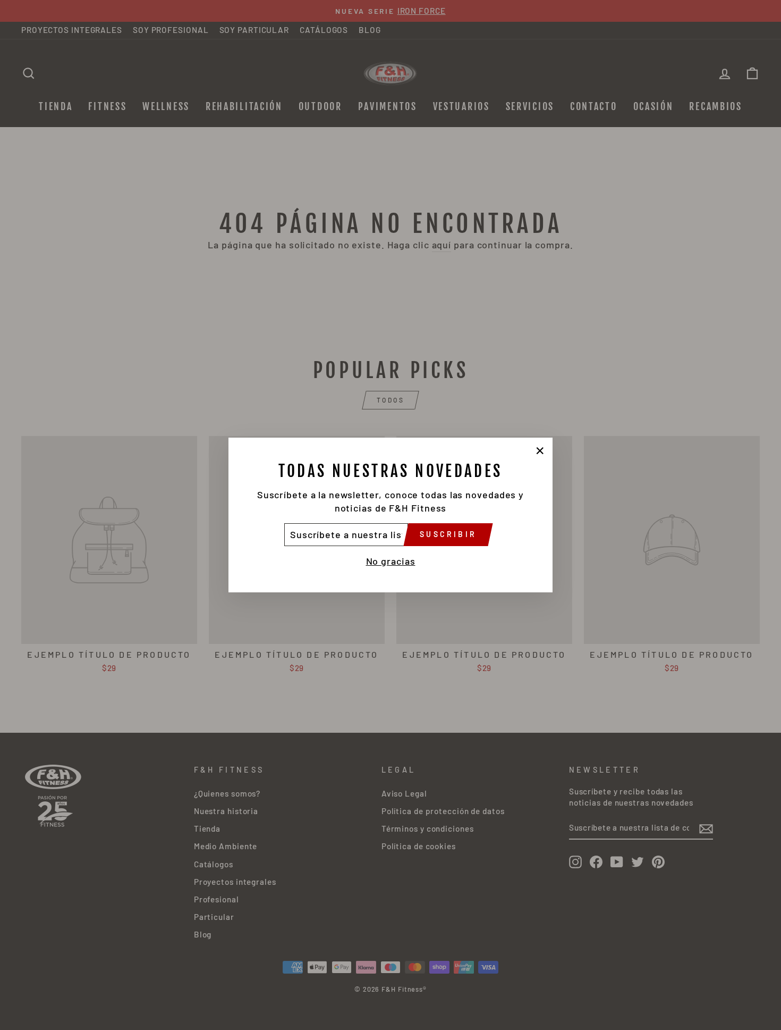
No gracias (390, 561)
